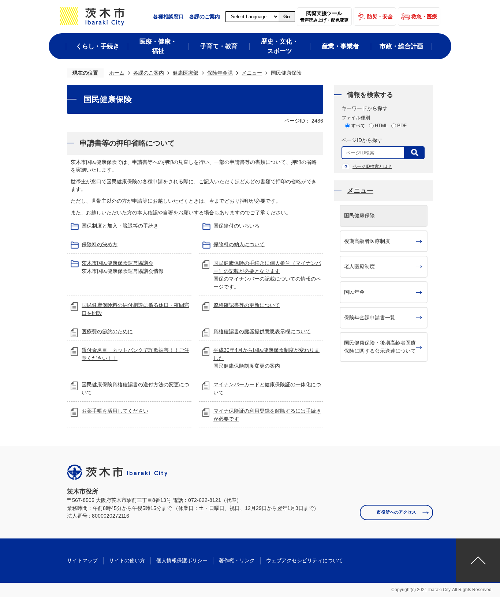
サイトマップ (82, 560)
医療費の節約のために (107, 331)
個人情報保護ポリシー (182, 560)
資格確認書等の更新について (246, 305)
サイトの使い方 (127, 560)
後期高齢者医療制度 (367, 241)
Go (286, 16)
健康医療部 (185, 73)
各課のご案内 (204, 16)
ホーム (116, 73)
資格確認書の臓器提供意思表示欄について (262, 331)
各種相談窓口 (168, 16)
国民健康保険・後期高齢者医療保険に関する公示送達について (380, 347)
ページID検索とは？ (372, 166)
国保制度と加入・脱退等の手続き (120, 226)
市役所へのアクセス (396, 512)
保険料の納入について (239, 244)
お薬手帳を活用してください (115, 411)
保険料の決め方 (99, 244)
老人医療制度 (359, 266)
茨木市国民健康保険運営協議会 (117, 263)
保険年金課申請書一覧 (369, 317)
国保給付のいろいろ (236, 226)
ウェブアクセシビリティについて (304, 560)
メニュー (252, 73)
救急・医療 (424, 16)
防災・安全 (380, 16)
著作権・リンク (237, 560)
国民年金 (354, 292)
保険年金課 (220, 73)
